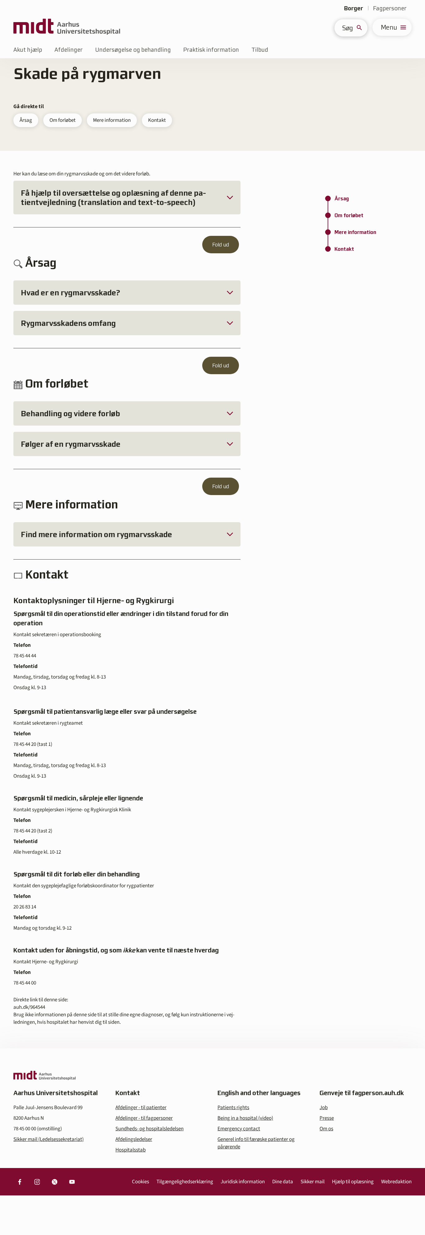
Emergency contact (238, 1128)
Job (324, 1107)
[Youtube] (72, 1181)
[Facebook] (19, 1181)
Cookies (140, 1181)
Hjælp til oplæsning (353, 1181)
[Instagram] (37, 1181)
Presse (327, 1118)
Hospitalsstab (130, 1150)
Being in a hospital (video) (245, 1118)
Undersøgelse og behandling (133, 49)
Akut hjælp (27, 49)
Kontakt (157, 120)
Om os (326, 1128)
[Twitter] (54, 1181)
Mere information (112, 120)
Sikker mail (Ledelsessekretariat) (48, 1139)
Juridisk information (243, 1181)
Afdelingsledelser (133, 1139)
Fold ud (220, 244)
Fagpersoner (390, 8)
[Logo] (66, 27)
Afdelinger (68, 49)
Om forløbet (62, 120)
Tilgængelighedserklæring (184, 1181)
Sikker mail (313, 1181)
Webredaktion (396, 1181)
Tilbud (259, 49)
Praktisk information (211, 49)
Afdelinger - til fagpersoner (144, 1118)
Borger (353, 8)
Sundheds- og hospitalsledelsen (149, 1128)
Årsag (26, 120)
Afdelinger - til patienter (140, 1107)
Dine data (282, 1181)
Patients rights (233, 1107)
